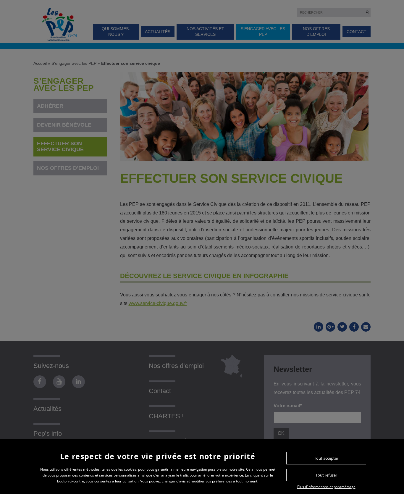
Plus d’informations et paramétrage (326, 486)
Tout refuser (326, 475)
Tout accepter (326, 458)
